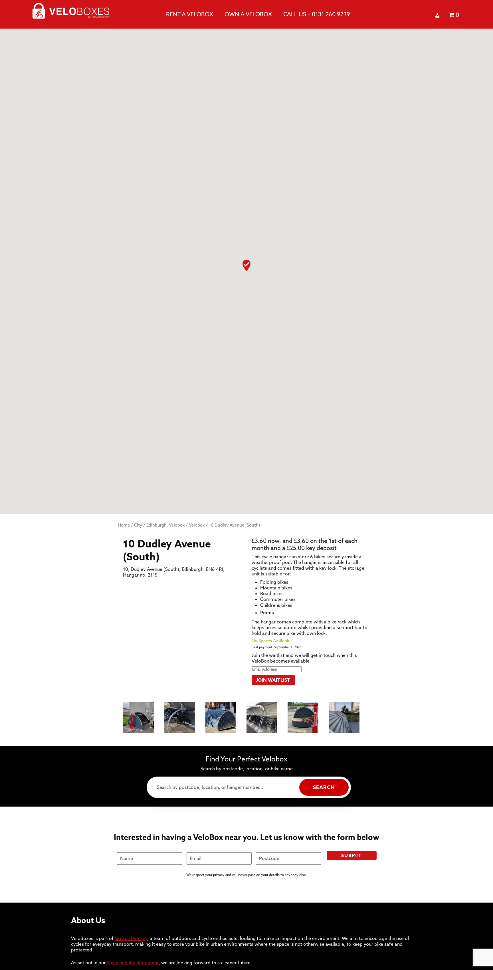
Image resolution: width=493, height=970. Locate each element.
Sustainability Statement (133, 962)
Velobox (197, 525)
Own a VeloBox (248, 14)
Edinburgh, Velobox (165, 525)
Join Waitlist (273, 680)
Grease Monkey (131, 938)
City (138, 525)
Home (124, 525)
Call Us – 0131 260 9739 (316, 14)
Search (324, 787)
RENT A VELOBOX (189, 14)
